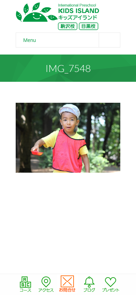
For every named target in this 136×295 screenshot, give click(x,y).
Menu (29, 40)
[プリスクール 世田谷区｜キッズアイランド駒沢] (57, 16)
